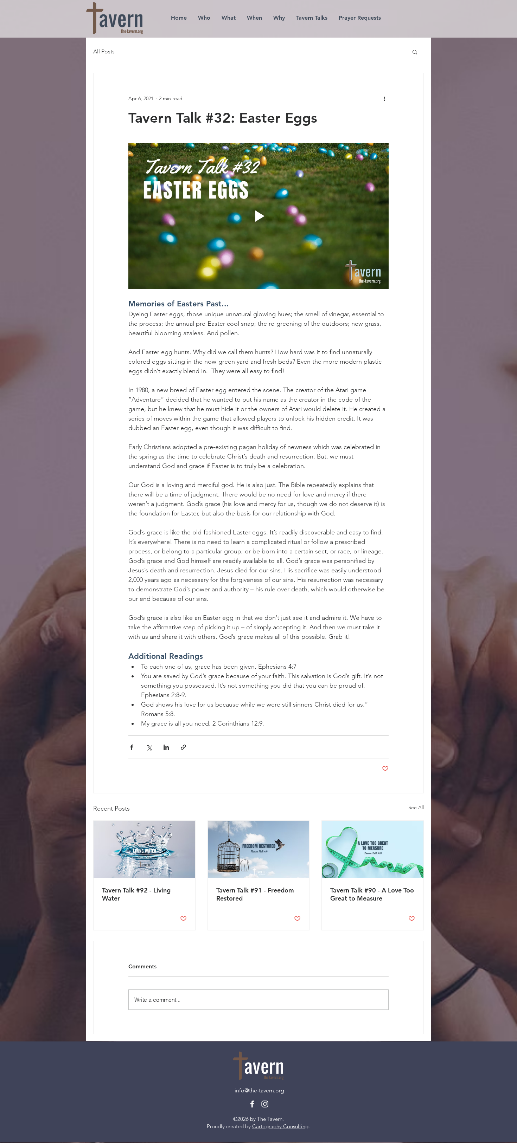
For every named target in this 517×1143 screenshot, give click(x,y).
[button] (414, 51)
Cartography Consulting (280, 1126)
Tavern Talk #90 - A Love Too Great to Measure (372, 894)
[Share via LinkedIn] (166, 747)
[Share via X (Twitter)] (149, 747)
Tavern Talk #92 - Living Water (136, 894)
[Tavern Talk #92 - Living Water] (144, 849)
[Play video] (258, 216)
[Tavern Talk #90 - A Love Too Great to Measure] (372, 849)
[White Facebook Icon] (252, 1104)
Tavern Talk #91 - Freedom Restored (255, 894)
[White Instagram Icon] (264, 1104)
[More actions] (384, 98)
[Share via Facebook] (131, 747)
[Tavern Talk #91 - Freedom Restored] (258, 849)
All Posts (104, 51)
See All (416, 807)
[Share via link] (183, 747)
